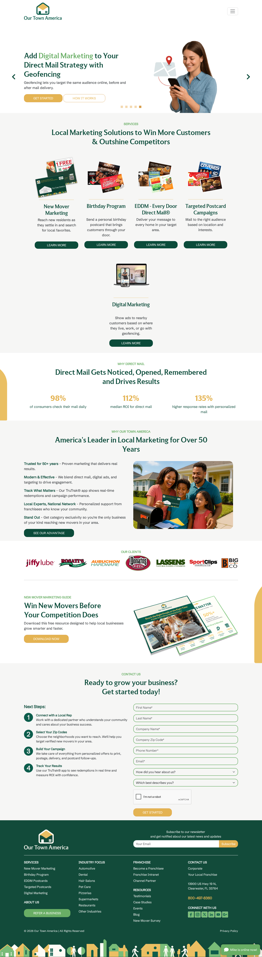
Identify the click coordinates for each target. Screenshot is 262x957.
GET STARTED (60, 96)
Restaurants (87, 905)
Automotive (87, 868)
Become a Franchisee (148, 868)
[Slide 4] (135, 107)
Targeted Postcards (37, 887)
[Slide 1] (122, 107)
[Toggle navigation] (232, 11)
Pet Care (85, 887)
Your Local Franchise (202, 874)
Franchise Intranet (146, 874)
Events (138, 908)
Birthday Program (36, 874)
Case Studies (142, 902)
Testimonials (142, 896)
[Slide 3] (131, 107)
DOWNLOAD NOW (46, 639)
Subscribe (229, 844)
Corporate (195, 868)
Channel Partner (144, 881)
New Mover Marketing (39, 868)
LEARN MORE (56, 245)
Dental (83, 874)
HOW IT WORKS (101, 96)
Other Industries (90, 911)
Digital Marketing (36, 893)
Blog (136, 914)
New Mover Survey (147, 920)
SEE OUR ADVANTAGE (49, 533)
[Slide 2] (126, 107)
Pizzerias (85, 893)
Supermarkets (88, 899)
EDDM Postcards (36, 881)
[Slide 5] (140, 107)
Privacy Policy (229, 931)
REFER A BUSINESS (47, 913)
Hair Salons (87, 881)
